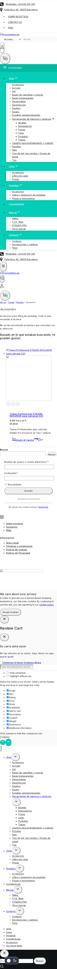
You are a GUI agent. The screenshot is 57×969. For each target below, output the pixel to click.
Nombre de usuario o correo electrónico (28, 461)
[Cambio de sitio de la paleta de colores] (12, 960)
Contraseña (16, 473)
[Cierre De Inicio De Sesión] (4, 619)
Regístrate (43, 507)
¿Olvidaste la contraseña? (28, 499)
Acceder (28, 491)
